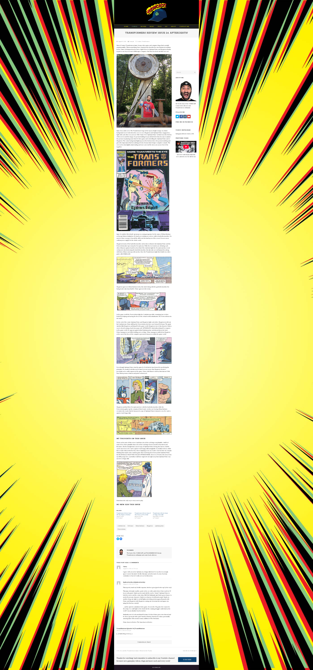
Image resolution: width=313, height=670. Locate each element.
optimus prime (159, 526)
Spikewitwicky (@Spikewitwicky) (134, 582)
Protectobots (121, 529)
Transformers (145, 41)
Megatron (150, 526)
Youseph (131, 41)
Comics (139, 41)
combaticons (121, 526)
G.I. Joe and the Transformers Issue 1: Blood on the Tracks (135, 651)
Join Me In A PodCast (189, 651)
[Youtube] (189, 116)
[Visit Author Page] (121, 552)
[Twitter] (177, 116)
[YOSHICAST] (156, 12)
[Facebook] (181, 116)
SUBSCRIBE (187, 660)
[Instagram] (185, 116)
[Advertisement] (187, 56)
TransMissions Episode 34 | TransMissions (131, 628)
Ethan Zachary (140, 526)
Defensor (130, 526)
